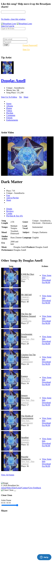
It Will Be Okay (27, 274)
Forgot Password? (30, 45)
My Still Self (26, 294)
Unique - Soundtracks (26, 319)
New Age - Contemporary (27, 422)
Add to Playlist (12, 198)
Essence (24, 376)
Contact (24, 488)
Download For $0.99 (46, 281)
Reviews (10, 211)
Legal (18, 488)
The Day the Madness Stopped (28, 315)
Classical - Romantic (25, 277)
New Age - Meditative (25, 380)
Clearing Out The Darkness (28, 356)
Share (26, 97)
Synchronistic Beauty (26, 335)
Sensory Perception (25, 396)
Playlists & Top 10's (14, 216)
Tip (20, 97)
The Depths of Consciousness (27, 417)
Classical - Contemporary (27, 360)
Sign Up (26, 49)
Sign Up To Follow (9, 97)
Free (8, 195)
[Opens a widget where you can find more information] (44, 557)
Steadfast (25, 437)
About (3, 488)
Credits (9, 213)
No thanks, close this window (13, 19)
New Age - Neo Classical (27, 340)
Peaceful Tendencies (25, 458)
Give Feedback (34, 488)
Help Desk (11, 488)
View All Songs (7, 475)
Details (9, 209)
